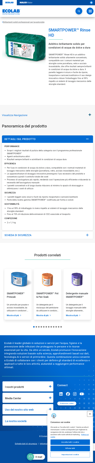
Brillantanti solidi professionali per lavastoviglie (23, 22)
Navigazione (14, 115)
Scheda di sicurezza (18, 235)
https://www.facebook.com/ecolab (67, 393)
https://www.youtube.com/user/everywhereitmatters (81, 393)
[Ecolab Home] (10, 12)
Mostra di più (13, 315)
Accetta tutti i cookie (70, 442)
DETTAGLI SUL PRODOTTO (20, 139)
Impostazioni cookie (70, 454)
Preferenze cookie (67, 403)
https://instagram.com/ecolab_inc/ (74, 393)
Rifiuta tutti (70, 448)
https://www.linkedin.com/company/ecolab (61, 393)
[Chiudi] (90, 414)
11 (58, 327)
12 (61, 327)
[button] (78, 11)
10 (56, 327)
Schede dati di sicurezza (26, 444)
